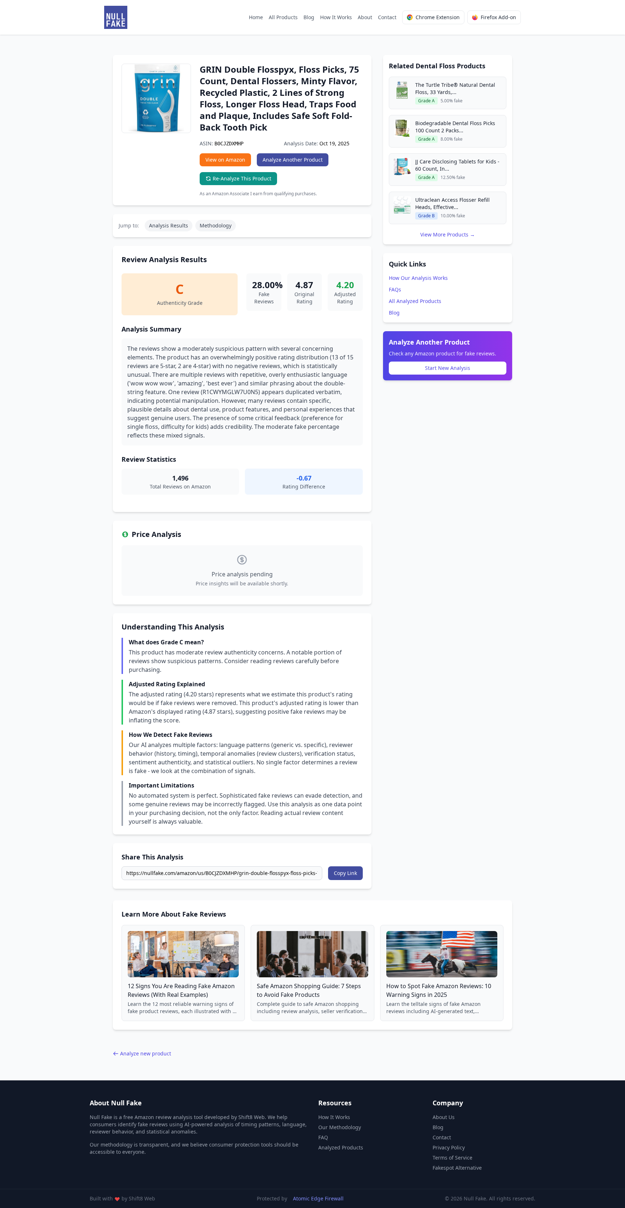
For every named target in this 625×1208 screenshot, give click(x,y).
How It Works (336, 17)
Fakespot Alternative (457, 1167)
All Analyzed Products (415, 301)
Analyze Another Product (293, 159)
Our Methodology (339, 1127)
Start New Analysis (447, 367)
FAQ (323, 1137)
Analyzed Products (340, 1147)
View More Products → (447, 234)
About (365, 17)
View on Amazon (225, 159)
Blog (308, 17)
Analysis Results (168, 225)
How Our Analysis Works (418, 277)
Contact (387, 17)
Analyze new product (145, 1053)
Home (256, 17)
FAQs (395, 289)
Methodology (215, 225)
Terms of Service (452, 1157)
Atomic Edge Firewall (318, 1198)
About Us (444, 1117)
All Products (283, 17)
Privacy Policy (449, 1147)
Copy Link (345, 873)
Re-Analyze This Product (242, 178)
